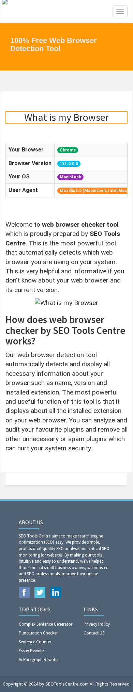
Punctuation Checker (38, 633)
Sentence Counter (35, 642)
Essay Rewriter (32, 651)
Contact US (94, 633)
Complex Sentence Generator (45, 624)
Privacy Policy (97, 624)
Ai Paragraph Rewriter (39, 659)
